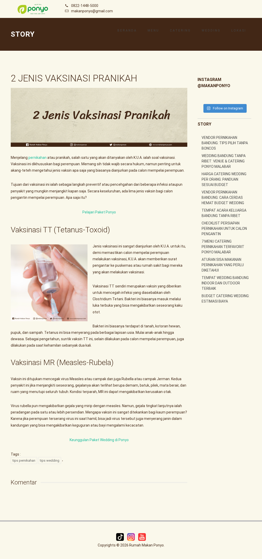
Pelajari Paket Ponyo (99, 212)
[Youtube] (142, 537)
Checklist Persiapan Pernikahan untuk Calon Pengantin (224, 228)
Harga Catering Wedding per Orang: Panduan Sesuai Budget (224, 179)
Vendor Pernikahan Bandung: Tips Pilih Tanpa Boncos (225, 143)
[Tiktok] (120, 537)
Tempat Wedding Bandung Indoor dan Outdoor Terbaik (225, 283)
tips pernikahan (24, 460)
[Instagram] (131, 537)
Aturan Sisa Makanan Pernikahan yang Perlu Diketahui (223, 264)
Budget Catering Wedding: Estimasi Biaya (225, 298)
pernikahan (37, 158)
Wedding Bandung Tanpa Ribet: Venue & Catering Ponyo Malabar (224, 161)
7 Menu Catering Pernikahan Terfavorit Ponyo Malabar (223, 246)
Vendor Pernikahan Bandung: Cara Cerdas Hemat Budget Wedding (223, 197)
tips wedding (49, 460)
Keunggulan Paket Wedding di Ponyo (99, 440)
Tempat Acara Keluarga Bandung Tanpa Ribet (224, 213)
